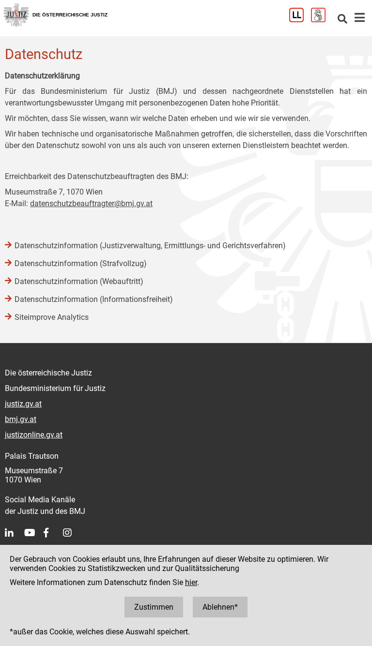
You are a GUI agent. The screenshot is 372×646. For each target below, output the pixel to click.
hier (191, 582)
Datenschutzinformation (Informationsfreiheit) (94, 299)
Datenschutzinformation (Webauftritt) (79, 281)
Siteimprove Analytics (52, 317)
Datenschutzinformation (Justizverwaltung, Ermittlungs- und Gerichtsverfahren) (150, 245)
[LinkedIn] (14, 533)
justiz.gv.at (23, 403)
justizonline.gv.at (33, 434)
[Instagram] (72, 533)
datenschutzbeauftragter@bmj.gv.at (91, 203)
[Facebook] (53, 533)
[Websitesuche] (342, 19)
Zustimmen (153, 607)
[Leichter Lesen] (300, 19)
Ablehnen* (220, 607)
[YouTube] (34, 533)
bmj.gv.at (20, 419)
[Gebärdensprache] (322, 19)
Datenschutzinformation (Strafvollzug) (81, 263)
